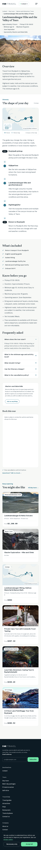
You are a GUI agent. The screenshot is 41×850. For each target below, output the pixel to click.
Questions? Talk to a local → (11, 473)
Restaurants (6, 810)
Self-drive (5, 790)
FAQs (4, 807)
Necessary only (11, 844)
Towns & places (7, 813)
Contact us (6, 816)
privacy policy (8, 839)
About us (5, 826)
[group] (20, 48)
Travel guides (6, 800)
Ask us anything (12, 401)
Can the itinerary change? (14, 369)
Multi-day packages (9, 784)
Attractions (6, 803)
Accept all (29, 844)
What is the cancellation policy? (16, 375)
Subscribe (33, 759)
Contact (5, 830)
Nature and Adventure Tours (25, 11)
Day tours (12, 11)
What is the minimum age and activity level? (18, 355)
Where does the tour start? (15, 339)
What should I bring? (12, 363)
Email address (7, 754)
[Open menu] (36, 4)
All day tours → (33, 488)
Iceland (24, 4)
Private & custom (8, 787)
